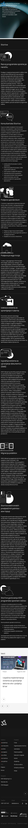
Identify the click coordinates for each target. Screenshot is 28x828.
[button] (25, 3)
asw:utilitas (4, 755)
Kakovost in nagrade (19, 755)
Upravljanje (17, 749)
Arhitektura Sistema (19, 767)
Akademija (16, 761)
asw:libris (3, 749)
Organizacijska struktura (20, 745)
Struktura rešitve (18, 764)
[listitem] (14, 679)
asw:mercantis (4, 745)
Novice (2, 770)
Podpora (3, 767)
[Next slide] (7, 706)
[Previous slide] (2, 706)
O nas (15, 742)
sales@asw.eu (15, 803)
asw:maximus (4, 758)
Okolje (15, 770)
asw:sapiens (4, 752)
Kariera (16, 758)
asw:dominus (4, 742)
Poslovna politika (18, 752)
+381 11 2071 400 (5, 803)
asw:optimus (4, 761)
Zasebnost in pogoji (22, 823)
